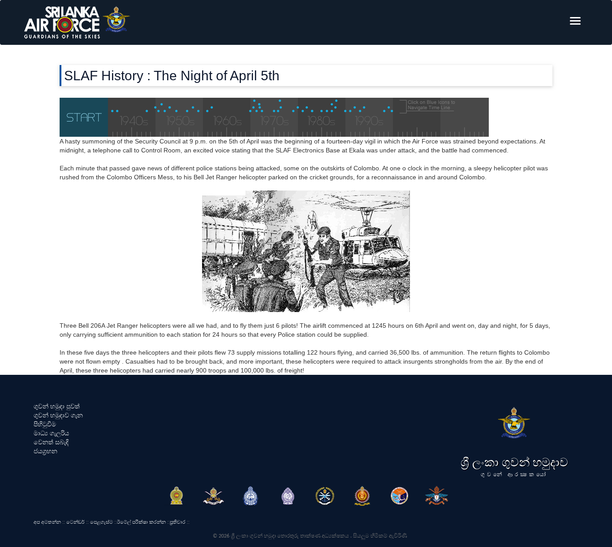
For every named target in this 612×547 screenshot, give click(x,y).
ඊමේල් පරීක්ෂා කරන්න (141, 522)
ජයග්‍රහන (45, 451)
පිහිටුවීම (45, 424)
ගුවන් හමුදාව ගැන (58, 415)
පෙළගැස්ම (101, 522)
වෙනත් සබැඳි (51, 442)
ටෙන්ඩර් (75, 522)
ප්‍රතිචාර (177, 522)
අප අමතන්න (47, 522)
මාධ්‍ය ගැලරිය (51, 433)
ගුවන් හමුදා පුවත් (57, 406)
